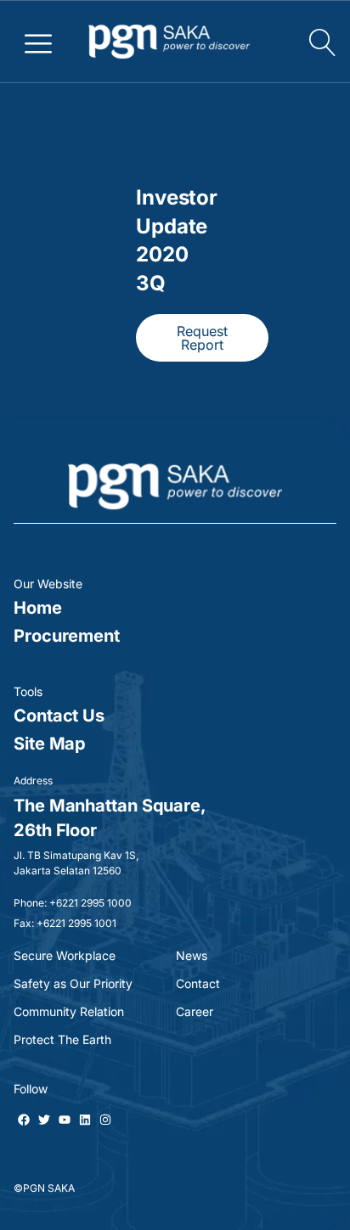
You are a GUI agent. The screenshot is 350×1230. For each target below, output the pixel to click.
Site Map (50, 743)
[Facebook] (24, 1119)
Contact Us (59, 715)
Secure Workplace (65, 955)
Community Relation (69, 1011)
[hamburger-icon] (38, 41)
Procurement (67, 636)
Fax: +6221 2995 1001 (65, 923)
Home (38, 608)
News (191, 955)
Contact (198, 983)
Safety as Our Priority (73, 983)
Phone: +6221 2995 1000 (73, 902)
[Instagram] (105, 1119)
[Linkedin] (85, 1119)
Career (194, 1011)
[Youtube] (64, 1119)
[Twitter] (44, 1119)
